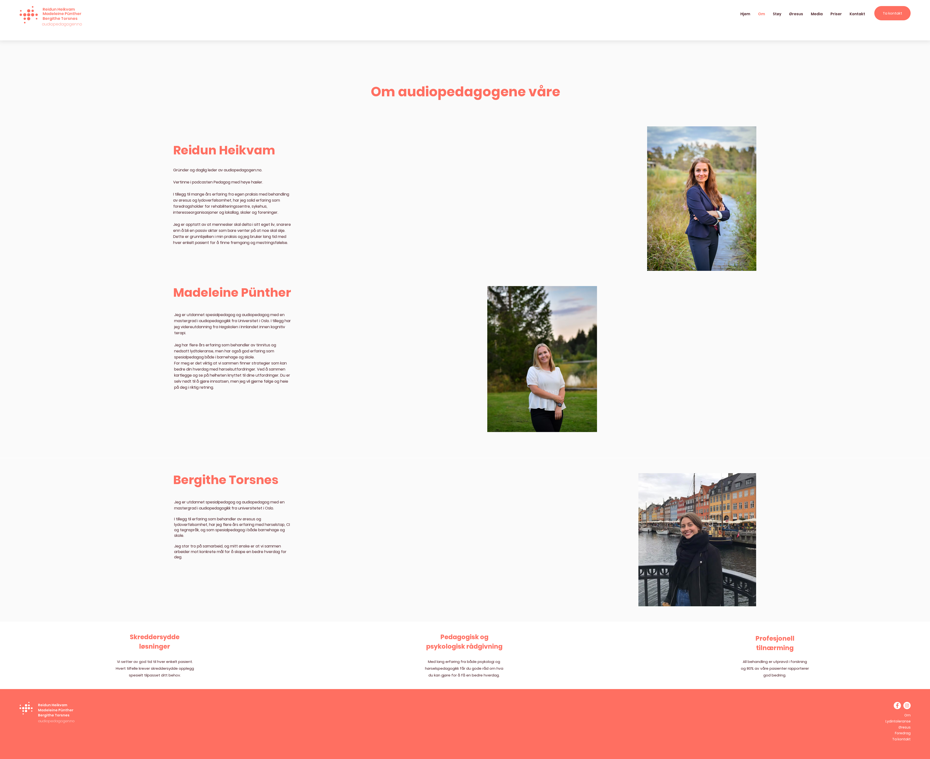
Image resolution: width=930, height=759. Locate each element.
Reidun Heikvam (52, 705)
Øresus (905, 727)
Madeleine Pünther (55, 710)
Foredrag (903, 733)
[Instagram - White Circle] (907, 705)
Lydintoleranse (898, 721)
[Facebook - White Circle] (897, 705)
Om (907, 715)
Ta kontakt (901, 739)
